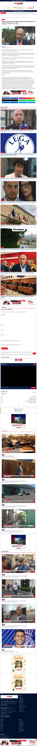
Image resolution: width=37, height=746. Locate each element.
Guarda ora (33, 387)
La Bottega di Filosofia (22, 706)
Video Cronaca (21, 721)
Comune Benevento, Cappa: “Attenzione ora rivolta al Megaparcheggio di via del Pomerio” (17, 130)
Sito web (2, 334)
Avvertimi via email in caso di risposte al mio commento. (10, 340)
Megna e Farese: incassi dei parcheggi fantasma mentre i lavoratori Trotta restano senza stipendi (18, 202)
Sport (1, 729)
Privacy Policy (21, 698)
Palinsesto (20, 697)
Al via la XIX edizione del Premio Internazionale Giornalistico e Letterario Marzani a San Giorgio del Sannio (19, 13)
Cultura (2, 726)
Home (2, 17)
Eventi (1, 730)
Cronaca (2, 722)
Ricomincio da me (22, 711)
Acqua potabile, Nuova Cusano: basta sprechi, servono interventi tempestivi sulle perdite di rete (18, 249)
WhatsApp (27, 100)
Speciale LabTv (21, 701)
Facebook (10, 98)
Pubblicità (20, 0)
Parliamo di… (21, 710)
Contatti (16, 0)
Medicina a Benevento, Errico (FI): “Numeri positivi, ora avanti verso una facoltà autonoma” (17, 272)
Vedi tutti (34, 392)
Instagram (27, 98)
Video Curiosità (21, 730)
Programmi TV (21, 699)
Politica (5, 17)
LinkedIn (10, 102)
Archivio (2, 721)
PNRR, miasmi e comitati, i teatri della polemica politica (10, 225)
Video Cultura (21, 726)
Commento (3, 314)
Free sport (20, 703)
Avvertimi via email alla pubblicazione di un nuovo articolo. (11, 344)
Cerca (24, 0)
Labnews (20, 707)
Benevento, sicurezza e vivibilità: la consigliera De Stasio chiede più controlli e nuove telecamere (18, 178)
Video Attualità (21, 724)
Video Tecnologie (21, 729)
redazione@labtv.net (4, 713)
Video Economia (21, 725)
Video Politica (21, 722)
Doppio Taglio (21, 702)
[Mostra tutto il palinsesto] (18, 405)
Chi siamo (13, 0)
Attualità (2, 725)
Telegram (27, 102)
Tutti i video (34, 553)
